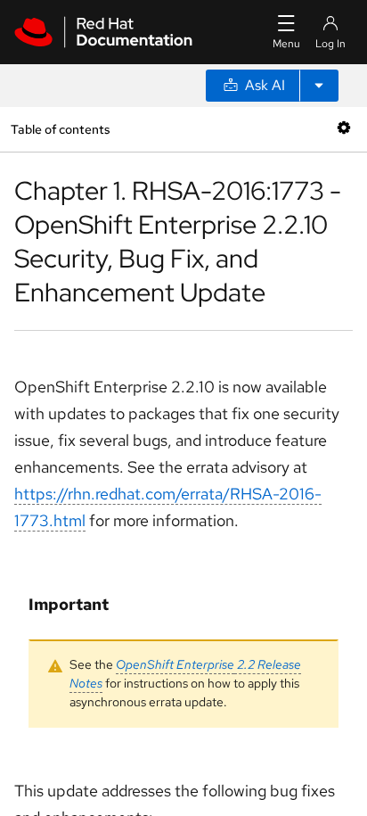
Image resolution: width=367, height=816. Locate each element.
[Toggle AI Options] (318, 86)
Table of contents (60, 128)
